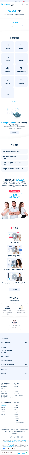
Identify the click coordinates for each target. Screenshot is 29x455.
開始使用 (3, 407)
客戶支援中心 (4, 405)
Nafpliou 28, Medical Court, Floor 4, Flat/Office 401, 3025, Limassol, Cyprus (14, 441)
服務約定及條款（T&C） (8, 427)
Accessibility (14, 433)
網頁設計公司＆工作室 (19, 422)
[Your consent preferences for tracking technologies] (26, 452)
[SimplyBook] (7, 4)
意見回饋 (16, 405)
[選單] (27, 4)
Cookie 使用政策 (14, 429)
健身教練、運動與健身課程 (7, 365)
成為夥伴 (16, 420)
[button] (14, 236)
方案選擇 (16, 386)
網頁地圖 (3, 414)
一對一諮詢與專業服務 (6, 360)
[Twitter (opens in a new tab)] (10, 437)
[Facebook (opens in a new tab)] (7, 437)
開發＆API (17, 393)
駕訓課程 (3, 373)
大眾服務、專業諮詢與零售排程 (6, 351)
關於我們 (16, 407)
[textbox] (11, 26)
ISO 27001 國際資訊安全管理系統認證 (17, 431)
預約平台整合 (4, 391)
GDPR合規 (17, 427)
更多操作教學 (14, 289)
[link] (21, 310)
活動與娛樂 (4, 369)
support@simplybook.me (10, 445)
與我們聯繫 (17, 418)
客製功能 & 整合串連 (5, 388)
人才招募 (16, 414)
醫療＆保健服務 (5, 356)
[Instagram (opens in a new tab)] (22, 437)
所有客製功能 (4, 386)
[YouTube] (18, 437)
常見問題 (3, 409)
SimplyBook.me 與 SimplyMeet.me (5, 395)
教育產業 (3, 347)
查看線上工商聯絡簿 (19, 395)
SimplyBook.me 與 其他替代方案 (7, 398)
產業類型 (16, 391)
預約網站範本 (4, 393)
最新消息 (16, 416)
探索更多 (14, 132)
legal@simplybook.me (8, 446)
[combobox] (11, 26)
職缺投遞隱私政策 (24, 429)
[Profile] (23, 4)
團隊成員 (16, 409)
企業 (15, 388)
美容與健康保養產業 (6, 342)
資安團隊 (5, 431)
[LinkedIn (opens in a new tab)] (14, 437)
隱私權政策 (24, 427)
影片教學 (3, 412)
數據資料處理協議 (5, 429)
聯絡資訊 (16, 412)
